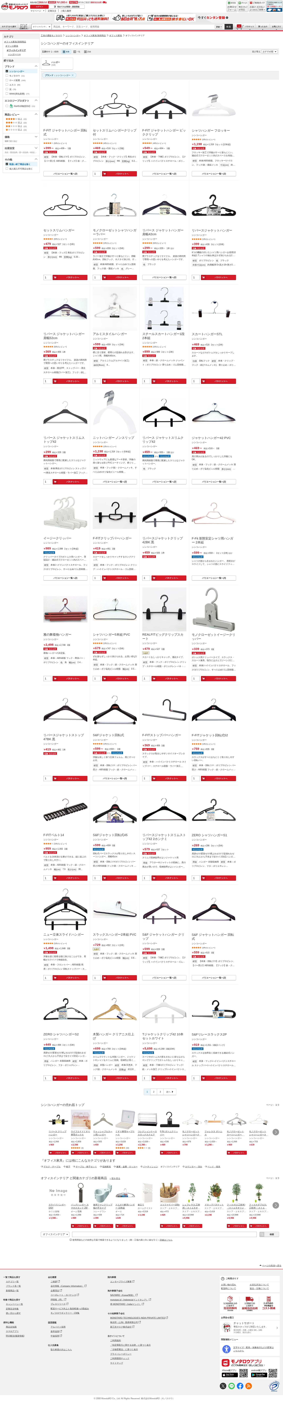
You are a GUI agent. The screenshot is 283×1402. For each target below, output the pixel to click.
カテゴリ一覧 (12, 1281)
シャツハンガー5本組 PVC (111, 634)
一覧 (78, 52)
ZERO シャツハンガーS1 (209, 835)
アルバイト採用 (58, 1327)
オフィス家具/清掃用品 (95, 35)
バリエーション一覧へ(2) (65, 173)
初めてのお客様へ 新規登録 (68, 7)
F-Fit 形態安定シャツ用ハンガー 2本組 (212, 540)
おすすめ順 (268, 51)
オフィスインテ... (40, 27)
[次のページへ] (276, 1132)
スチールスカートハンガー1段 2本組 (163, 336)
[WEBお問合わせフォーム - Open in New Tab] (231, 6)
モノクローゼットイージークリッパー (213, 637)
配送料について (228, 1288)
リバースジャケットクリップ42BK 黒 (162, 540)
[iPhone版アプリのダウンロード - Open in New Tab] (235, 1373)
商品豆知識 (11, 1327)
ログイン (39, 7)
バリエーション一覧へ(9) (115, 778)
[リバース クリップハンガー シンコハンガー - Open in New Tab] (58, 1120)
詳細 (218, 27)
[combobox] (133, 26)
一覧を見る (115, 1178)
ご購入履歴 (65, 11)
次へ (168, 1092)
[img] (15, 6)
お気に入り (276, 26)
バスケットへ (122, 173)
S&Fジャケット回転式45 (110, 835)
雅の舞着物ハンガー (57, 634)
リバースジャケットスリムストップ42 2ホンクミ (164, 837)
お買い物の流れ (228, 1284)
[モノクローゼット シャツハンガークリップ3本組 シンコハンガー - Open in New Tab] (192, 1120)
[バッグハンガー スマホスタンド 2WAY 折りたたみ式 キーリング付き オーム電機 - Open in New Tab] (81, 1193)
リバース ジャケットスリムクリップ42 (163, 440)
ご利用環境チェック (119, 1358)
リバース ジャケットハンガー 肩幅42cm (163, 232)
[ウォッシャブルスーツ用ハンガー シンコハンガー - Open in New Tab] (103, 1120)
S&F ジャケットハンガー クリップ (163, 936)
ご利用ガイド (232, 1278)
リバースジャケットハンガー (212, 230)
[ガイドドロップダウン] (257, 8)
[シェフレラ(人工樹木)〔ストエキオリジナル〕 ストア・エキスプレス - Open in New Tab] (192, 1193)
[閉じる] (132, 49)
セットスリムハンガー (59, 230)
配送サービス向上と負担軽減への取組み (70, 1308)
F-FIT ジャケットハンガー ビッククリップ (164, 132)
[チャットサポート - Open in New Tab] (243, 6)
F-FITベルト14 (53, 835)
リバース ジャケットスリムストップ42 (64, 440)
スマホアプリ (12, 1331)
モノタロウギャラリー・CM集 (65, 1313)
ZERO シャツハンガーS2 (61, 1034)
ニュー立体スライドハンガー (63, 934)
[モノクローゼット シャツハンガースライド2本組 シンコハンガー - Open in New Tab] (259, 1120)
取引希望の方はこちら (61, 1349)
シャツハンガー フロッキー (211, 130)
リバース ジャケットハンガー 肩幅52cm (64, 336)
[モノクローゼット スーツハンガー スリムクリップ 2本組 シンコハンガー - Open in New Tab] (236, 1120)
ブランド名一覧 (13, 1286)
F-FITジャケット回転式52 (210, 735)
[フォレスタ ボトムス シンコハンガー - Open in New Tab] (214, 1120)
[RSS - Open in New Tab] (248, 1388)
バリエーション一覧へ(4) (214, 578)
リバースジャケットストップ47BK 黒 (63, 737)
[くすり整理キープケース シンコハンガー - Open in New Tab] (125, 1120)
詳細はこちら (166, 1240)
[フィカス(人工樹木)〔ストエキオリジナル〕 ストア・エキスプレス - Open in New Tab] (236, 1193)
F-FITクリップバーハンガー (112, 538)
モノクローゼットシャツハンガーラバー (114, 232)
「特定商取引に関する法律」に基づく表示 (130, 1345)
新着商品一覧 (12, 1290)
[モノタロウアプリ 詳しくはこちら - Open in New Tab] (250, 1362)
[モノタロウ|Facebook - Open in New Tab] (240, 1388)
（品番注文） (23, 26)
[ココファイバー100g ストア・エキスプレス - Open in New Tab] (170, 1193)
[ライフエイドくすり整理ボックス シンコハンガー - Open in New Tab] (81, 1120)
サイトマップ (116, 1363)
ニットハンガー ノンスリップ (113, 437)
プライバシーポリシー (121, 1354)
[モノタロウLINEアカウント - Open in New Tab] (231, 1388)
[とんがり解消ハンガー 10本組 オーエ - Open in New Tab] (125, 1193)
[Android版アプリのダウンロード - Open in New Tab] (265, 1373)
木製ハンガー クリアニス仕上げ (113, 1036)
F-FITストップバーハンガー (161, 735)
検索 (228, 27)
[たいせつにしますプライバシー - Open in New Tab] (274, 1386)
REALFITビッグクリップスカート (162, 636)
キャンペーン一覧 (14, 1304)
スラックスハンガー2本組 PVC (114, 934)
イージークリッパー (57, 538)
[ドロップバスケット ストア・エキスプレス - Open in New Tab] (214, 1193)
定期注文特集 (12, 1309)
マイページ (35, 11)
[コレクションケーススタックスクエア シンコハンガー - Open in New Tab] (147, 1120)
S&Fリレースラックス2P (209, 1034)
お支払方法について (259, 1284)
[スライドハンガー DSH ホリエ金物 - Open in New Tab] (58, 1193)
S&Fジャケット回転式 (108, 735)
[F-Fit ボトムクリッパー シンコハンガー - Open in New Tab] (170, 1120)
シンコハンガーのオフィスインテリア (67, 43)
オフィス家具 (115, 35)
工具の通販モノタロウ (51, 35)
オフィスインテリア (135, 35)
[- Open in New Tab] (230, 1303)
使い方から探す (13, 1313)
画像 (67, 52)
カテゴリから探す (9, 26)
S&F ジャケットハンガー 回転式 (213, 936)
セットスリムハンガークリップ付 (114, 132)
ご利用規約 (115, 1340)
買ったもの (262, 26)
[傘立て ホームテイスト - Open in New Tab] (147, 1193)
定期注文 (52, 11)
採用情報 (52, 1322)
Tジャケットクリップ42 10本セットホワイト (162, 1036)
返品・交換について (259, 1288)
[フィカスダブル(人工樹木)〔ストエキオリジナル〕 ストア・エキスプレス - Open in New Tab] (259, 1193)
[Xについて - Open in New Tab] (223, 1388)
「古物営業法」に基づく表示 (124, 1349)
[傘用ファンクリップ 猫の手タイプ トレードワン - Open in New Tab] (103, 1193)
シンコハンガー (73, 35)
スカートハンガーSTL (207, 334)
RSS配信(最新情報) (15, 1336)
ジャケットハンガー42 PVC (211, 438)
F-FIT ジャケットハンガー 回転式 (65, 132)
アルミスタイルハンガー (110, 334)
